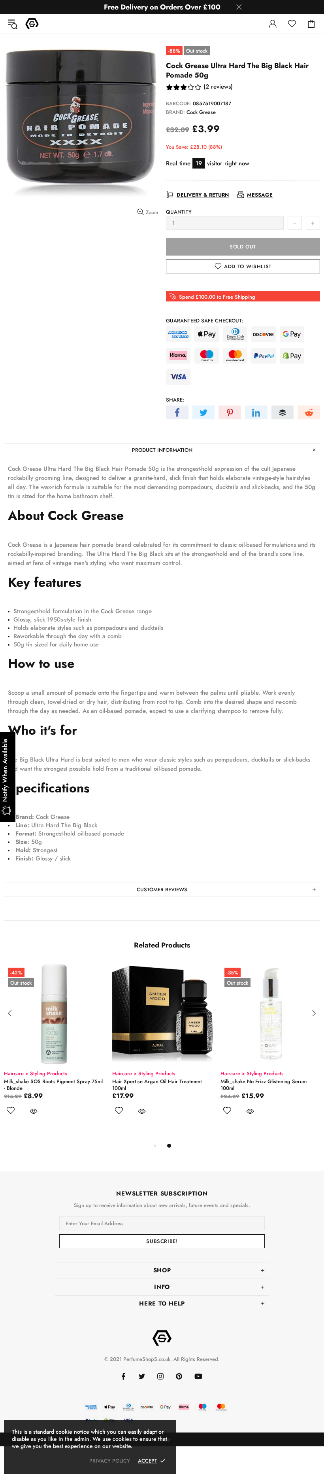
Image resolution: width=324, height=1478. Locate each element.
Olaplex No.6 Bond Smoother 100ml (45, 1081)
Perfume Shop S (32, 23)
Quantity (179, 211)
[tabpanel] (54, 1052)
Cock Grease (201, 112)
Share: (175, 399)
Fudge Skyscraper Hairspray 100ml (260, 1081)
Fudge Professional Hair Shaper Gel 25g (159, 1081)
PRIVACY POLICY (109, 1460)
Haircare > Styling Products (35, 1073)
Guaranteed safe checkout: (204, 320)
